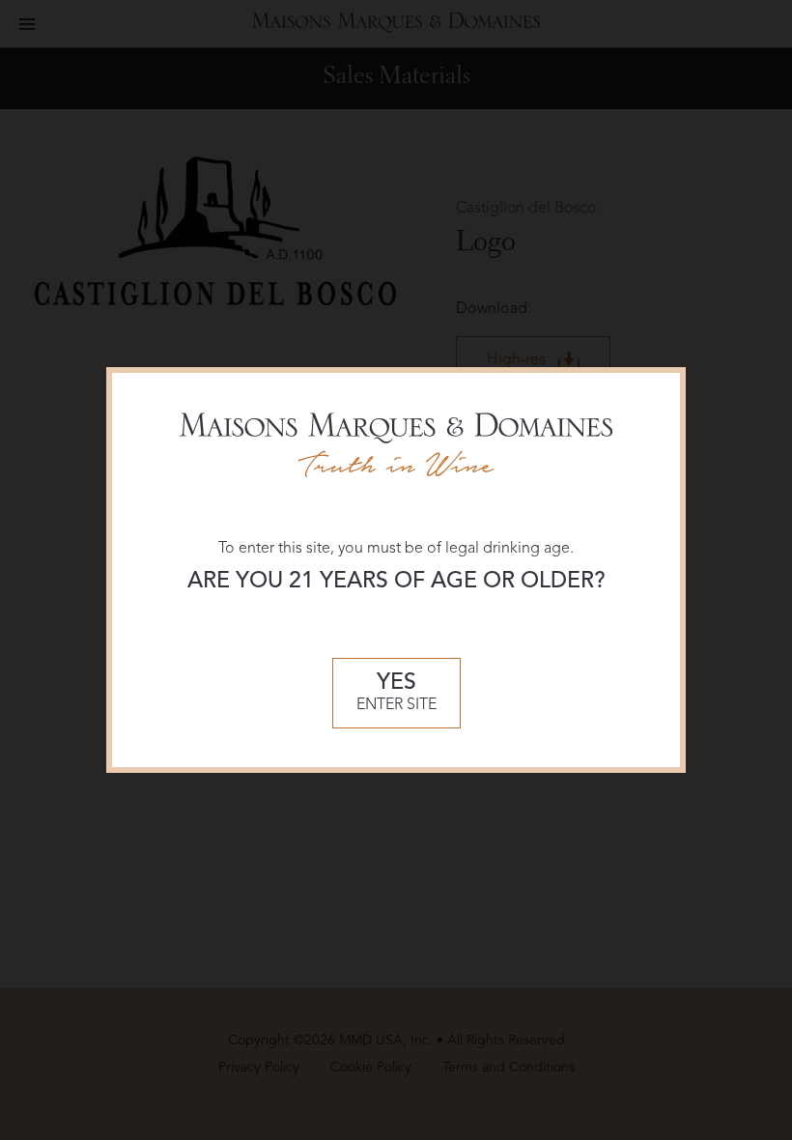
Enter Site (396, 693)
